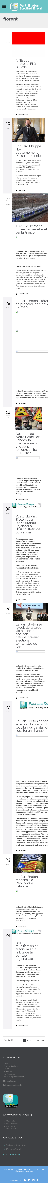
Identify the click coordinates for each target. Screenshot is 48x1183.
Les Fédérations (9, 1074)
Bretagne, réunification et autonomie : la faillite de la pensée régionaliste (27, 951)
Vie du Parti (22, 403)
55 (38, 1040)
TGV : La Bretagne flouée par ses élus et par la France (31, 229)
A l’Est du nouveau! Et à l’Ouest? (26, 64)
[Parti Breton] (27, 6)
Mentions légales (9, 1081)
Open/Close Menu (4, 7)
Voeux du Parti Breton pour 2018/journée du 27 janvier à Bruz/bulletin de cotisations (28, 524)
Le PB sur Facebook (11, 1123)
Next (42, 1040)
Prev (17, 1040)
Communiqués (23, 114)
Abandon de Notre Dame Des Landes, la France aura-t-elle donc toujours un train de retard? (28, 443)
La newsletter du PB (11, 1126)
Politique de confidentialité (12, 1085)
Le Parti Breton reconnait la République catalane (27, 881)
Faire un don (8, 1071)
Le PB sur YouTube (10, 1129)
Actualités (22, 926)
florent (10, 18)
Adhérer (6, 1069)
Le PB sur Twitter (10, 1121)
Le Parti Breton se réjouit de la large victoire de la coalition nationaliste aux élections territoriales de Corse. (29, 636)
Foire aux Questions (11, 1066)
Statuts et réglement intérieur (14, 1077)
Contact (6, 1063)
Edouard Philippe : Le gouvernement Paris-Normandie (28, 151)
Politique (22, 190)
